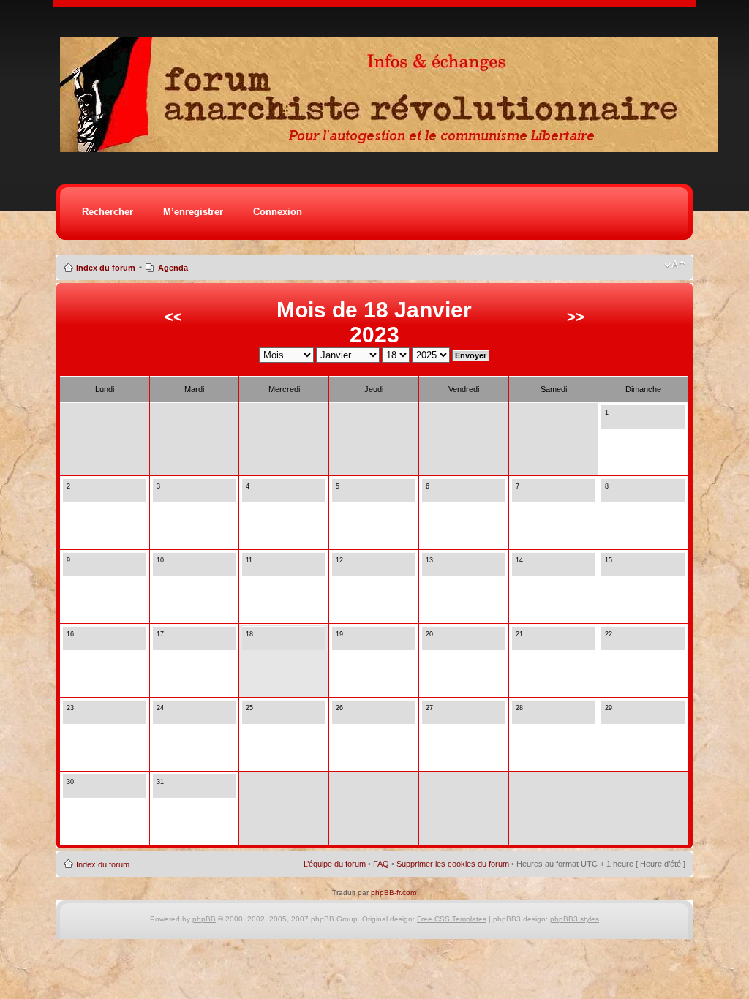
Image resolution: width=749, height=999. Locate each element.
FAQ (381, 863)
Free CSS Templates (451, 919)
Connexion (277, 211)
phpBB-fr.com (393, 893)
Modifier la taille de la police (674, 264)
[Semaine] (621, 420)
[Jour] (609, 420)
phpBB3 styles (574, 919)
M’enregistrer (193, 211)
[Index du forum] (394, 148)
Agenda (173, 267)
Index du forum (105, 267)
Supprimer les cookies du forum (452, 863)
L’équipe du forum (335, 863)
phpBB (204, 919)
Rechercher (107, 211)
